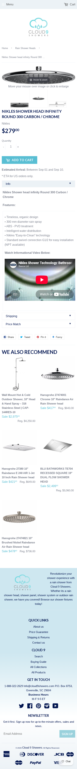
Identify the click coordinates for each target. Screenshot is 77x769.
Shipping (38, 316)
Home (5, 48)
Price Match (38, 324)
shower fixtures (64, 599)
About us (38, 626)
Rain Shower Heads (25, 48)
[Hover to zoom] (38, 74)
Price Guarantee (38, 632)
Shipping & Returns (38, 637)
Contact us (38, 642)
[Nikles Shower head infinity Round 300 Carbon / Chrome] (19, 105)
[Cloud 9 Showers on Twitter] (21, 707)
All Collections (38, 667)
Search (38, 656)
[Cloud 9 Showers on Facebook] (30, 707)
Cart (72, 4)
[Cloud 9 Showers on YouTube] (55, 707)
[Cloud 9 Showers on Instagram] (47, 707)
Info (38, 183)
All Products (39, 672)
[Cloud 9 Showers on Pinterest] (38, 707)
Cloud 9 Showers (32, 747)
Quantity (6, 140)
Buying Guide (38, 661)
